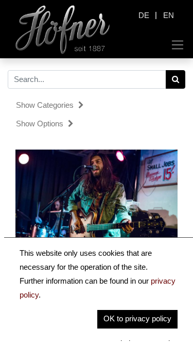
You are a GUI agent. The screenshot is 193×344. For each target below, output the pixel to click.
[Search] (176, 79)
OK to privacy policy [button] (137, 318)
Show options (40, 123)
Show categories (46, 105)
